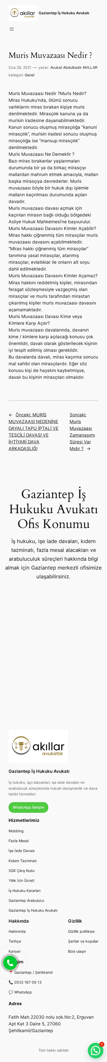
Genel (29, 75)
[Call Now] (9, 962)
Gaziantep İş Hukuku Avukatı (64, 13)
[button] (95, 1050)
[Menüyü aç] (12, 29)
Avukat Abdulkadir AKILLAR (73, 67)
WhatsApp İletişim (28, 807)
